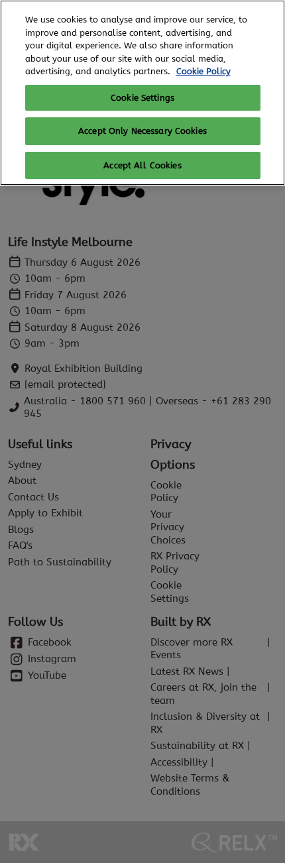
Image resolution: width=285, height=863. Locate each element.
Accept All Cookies (142, 165)
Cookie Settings (142, 98)
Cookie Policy (203, 71)
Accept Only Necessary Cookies (142, 131)
